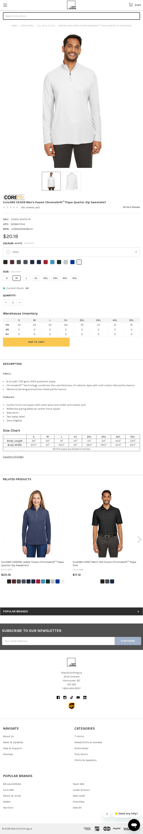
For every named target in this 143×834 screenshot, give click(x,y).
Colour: (18, 243)
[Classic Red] (38, 581)
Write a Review (131, 207)
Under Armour (81, 790)
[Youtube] (78, 697)
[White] (62, 581)
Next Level (79, 795)
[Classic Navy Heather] (33, 581)
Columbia (78, 801)
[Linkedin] (85, 697)
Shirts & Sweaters (85, 760)
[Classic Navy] (28, 581)
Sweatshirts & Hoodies (88, 742)
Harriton (8, 807)
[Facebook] (58, 697)
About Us (8, 736)
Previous (3, 539)
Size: (12, 271)
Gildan (7, 801)
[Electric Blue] (43, 581)
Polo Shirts (81, 754)
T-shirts (79, 736)
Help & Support (12, 748)
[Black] (9, 581)
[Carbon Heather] (23, 581)
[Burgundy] (14, 581)
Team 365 (78, 784)
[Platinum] (52, 581)
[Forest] (48, 581)
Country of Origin (13, 456)
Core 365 (8, 790)
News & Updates (13, 742)
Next (139, 539)
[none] (71, 99)
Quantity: (9, 295)
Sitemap (8, 754)
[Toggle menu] (5, 5)
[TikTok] (71, 697)
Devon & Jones (12, 795)
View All (77, 807)
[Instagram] (65, 697)
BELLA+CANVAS (12, 784)
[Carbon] (19, 581)
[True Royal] (57, 581)
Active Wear (81, 748)
